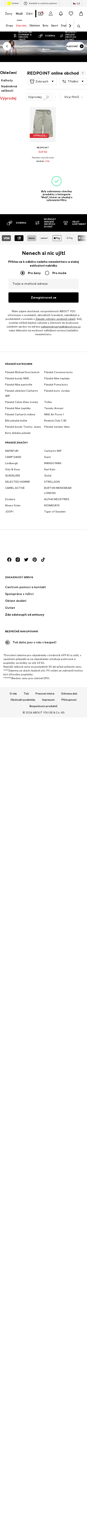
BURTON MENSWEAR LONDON (58, 490)
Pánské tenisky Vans (57, 426)
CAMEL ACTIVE (15, 487)
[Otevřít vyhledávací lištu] (77, 26)
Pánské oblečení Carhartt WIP (21, 393)
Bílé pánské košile (16, 420)
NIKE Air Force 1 (54, 414)
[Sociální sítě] (9, 559)
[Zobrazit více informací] (42, 164)
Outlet (15, 3)
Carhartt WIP (53, 450)
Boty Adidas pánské (18, 433)
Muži (19, 13)
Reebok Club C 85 (55, 420)
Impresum (48, 700)
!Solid (47, 475)
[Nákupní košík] (81, 13)
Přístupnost (69, 700)
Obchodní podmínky (23, 700)
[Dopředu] (70, 26)
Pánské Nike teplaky (57, 378)
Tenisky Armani (53, 408)
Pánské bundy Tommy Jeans (23, 426)
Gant (47, 457)
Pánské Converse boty (58, 372)
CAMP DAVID (13, 457)
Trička (48, 402)
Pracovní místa (44, 693)
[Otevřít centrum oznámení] (60, 13)
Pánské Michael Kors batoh (22, 372)
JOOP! (9, 511)
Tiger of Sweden (55, 511)
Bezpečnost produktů (43, 706)
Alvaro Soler (13, 505)
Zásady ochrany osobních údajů (55, 319)
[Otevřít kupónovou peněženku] (40, 13)
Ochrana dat (69, 693)
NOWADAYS (52, 505)
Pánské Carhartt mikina (20, 414)
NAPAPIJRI (11, 450)
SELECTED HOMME (17, 481)
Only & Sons (12, 469)
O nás (13, 693)
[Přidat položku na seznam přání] (48, 112)
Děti (29, 13)
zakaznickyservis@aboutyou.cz (61, 326)
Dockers (10, 499)
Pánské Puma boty (56, 384)
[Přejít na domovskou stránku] (28, 543)
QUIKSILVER (12, 475)
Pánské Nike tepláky (18, 408)
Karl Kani (49, 469)
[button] (42, 81)
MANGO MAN (52, 463)
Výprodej (35, 97)
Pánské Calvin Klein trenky (21, 402)
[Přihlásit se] (50, 13)
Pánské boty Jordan (57, 390)
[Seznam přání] (70, 13)
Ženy (8, 13)
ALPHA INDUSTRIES (56, 499)
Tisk (26, 693)
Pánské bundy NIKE (17, 378)
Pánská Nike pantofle (18, 384)
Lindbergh (11, 463)
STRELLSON (52, 481)
